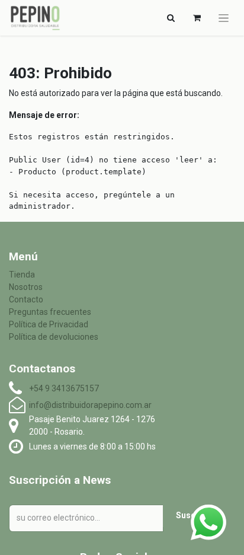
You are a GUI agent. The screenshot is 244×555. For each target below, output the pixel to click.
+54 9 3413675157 (64, 388)
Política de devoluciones (53, 337)
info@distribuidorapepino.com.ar (90, 405)
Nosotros (26, 287)
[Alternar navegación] (223, 18)
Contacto (26, 299)
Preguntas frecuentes (50, 312)
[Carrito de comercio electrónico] (196, 17)
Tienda (22, 274)
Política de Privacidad (48, 324)
